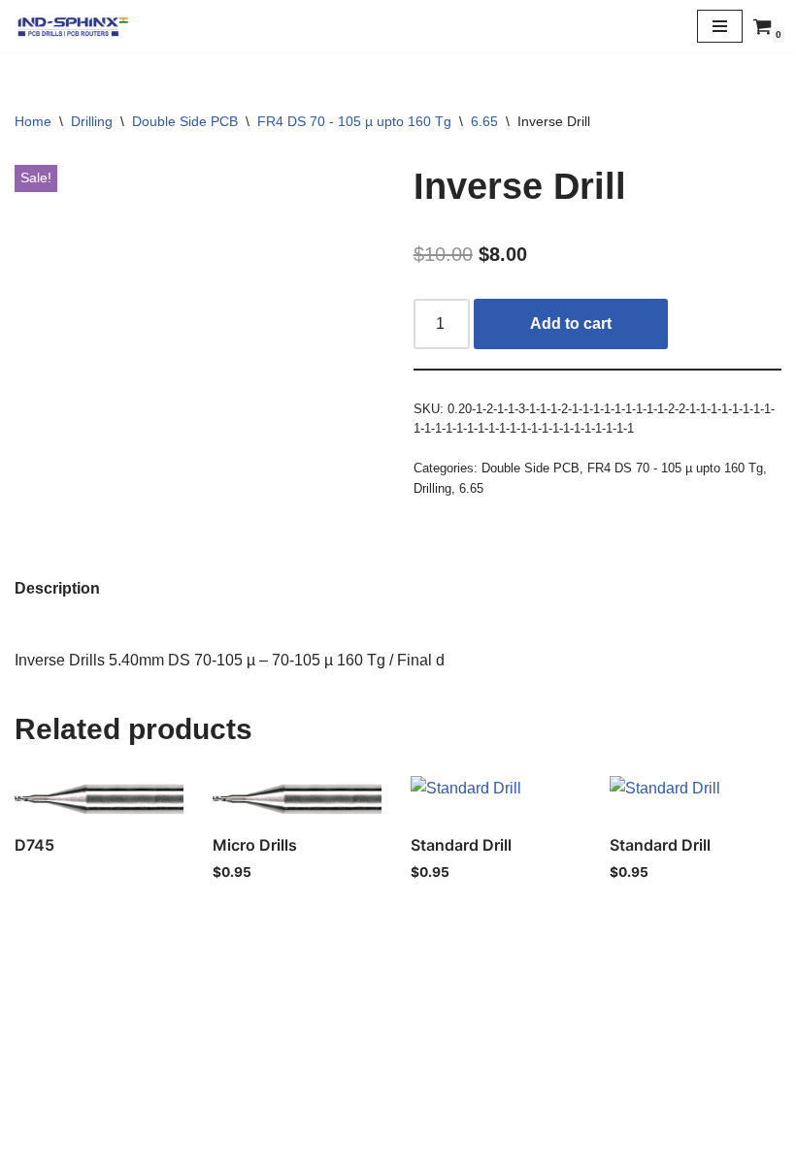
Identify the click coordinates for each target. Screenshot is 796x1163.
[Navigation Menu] (720, 26)
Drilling (92, 121)
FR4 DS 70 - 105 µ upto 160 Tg (354, 121)
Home (33, 121)
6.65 (484, 121)
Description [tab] (57, 588)
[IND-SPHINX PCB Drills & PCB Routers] (73, 26)
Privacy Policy (398, 1105)
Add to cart (571, 323)
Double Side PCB (185, 121)
